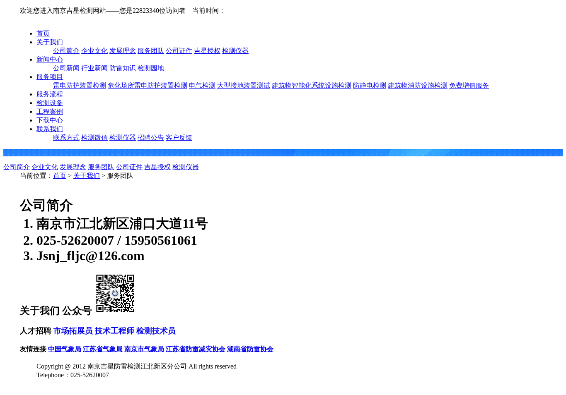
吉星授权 (207, 50)
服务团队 (151, 50)
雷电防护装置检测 (79, 85)
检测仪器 (235, 50)
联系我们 (49, 128)
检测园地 (151, 68)
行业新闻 (94, 68)
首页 (43, 33)
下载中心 (49, 120)
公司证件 (179, 50)
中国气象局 (64, 348)
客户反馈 (179, 137)
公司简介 (66, 50)
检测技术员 (156, 330)
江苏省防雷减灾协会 (195, 348)
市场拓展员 (73, 330)
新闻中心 (49, 59)
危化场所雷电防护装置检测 (147, 85)
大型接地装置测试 (243, 85)
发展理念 (122, 50)
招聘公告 (151, 137)
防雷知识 (122, 68)
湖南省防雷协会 (250, 348)
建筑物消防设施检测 (417, 85)
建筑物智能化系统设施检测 (311, 85)
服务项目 (49, 76)
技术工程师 (114, 330)
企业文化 (94, 50)
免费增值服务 (469, 85)
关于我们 (49, 41)
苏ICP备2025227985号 (68, 383)
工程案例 (49, 111)
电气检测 (202, 85)
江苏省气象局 (103, 348)
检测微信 (94, 137)
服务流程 (49, 94)
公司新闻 (66, 68)
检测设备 (49, 102)
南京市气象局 (144, 348)
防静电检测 (369, 85)
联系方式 (66, 137)
